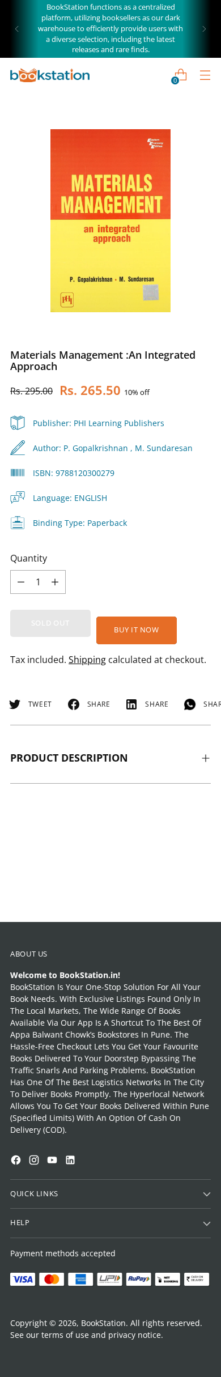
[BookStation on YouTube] (53, 1161)
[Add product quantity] (21, 582)
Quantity (28, 558)
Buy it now (136, 630)
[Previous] (17, 29)
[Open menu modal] (204, 75)
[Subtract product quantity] (55, 582)
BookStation (103, 1323)
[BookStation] (50, 75)
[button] (30, 1228)
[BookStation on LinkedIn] (71, 1161)
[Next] (204, 29)
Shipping (87, 659)
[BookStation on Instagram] (35, 1161)
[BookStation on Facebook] (17, 1161)
